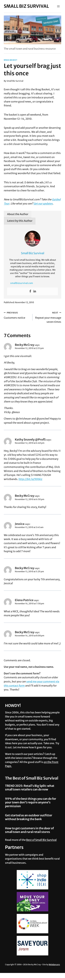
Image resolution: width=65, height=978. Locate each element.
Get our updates (43, 203)
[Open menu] (58, 6)
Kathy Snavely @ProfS (30, 439)
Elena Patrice (24, 600)
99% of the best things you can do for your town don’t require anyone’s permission (30, 802)
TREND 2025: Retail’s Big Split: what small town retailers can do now (29, 787)
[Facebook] (30, 291)
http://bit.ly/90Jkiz (30, 479)
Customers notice (14, 315)
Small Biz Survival (15, 81)
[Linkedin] (34, 291)
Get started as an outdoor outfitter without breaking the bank (28, 817)
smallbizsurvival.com (21, 283)
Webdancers (54, 964)
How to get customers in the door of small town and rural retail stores (29, 830)
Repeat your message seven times (48, 317)
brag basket (10, 60)
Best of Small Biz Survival (41, 839)
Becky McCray (24, 345)
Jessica (19, 524)
